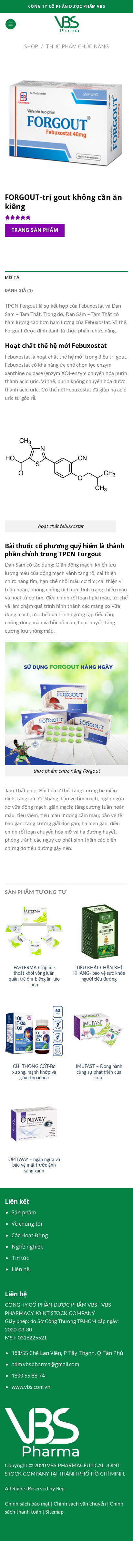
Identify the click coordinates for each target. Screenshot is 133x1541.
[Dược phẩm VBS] (67, 24)
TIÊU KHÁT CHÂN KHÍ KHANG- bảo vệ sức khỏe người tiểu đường (99, 974)
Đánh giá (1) (19, 290)
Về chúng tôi (27, 1223)
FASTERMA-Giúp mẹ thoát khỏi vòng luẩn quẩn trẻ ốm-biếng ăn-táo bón (34, 976)
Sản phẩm (24, 1212)
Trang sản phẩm (34, 229)
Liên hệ (20, 1269)
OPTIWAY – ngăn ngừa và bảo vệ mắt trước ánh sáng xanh (34, 1165)
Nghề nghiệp (28, 1246)
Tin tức (20, 1257)
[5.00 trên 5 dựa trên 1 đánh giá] (66, 217)
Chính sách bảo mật (27, 1503)
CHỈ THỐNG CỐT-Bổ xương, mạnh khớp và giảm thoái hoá (34, 1072)
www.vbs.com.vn (31, 1386)
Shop (31, 46)
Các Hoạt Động (30, 1235)
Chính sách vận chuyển (80, 1503)
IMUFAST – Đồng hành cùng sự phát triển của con (99, 1072)
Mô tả (12, 277)
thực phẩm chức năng (77, 46)
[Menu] (10, 24)
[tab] (66, 277)
